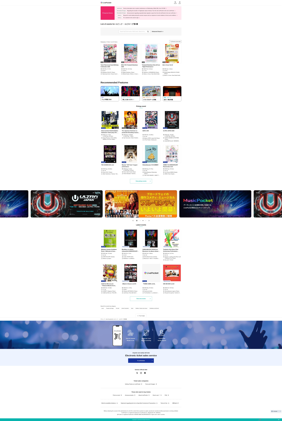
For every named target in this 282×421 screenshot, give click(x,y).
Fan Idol (117, 308)
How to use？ (156, 395)
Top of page (142, 315)
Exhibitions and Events (154, 308)
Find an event (116, 395)
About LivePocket (143, 395)
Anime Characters (125, 308)
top (103, 319)
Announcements (129, 395)
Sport (132, 308)
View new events (141, 298)
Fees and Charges (150, 384)
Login (179, 3)
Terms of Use (164, 403)
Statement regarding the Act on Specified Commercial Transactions (138, 403)
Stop (137, 220)
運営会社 (174, 403)
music (102, 308)
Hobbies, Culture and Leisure (141, 308)
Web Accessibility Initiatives (108, 403)
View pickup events (141, 181)
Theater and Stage (110, 308)
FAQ (166, 395)
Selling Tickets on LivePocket (132, 384)
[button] (133, 220)
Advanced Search (157, 31)
